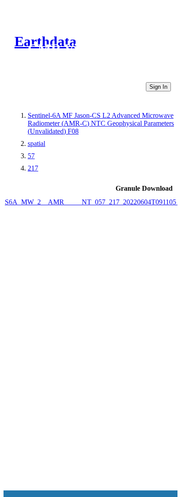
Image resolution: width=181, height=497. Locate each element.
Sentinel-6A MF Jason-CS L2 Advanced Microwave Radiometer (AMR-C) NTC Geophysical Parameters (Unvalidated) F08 (101, 123)
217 (33, 168)
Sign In (158, 86)
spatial (36, 143)
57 (31, 156)
